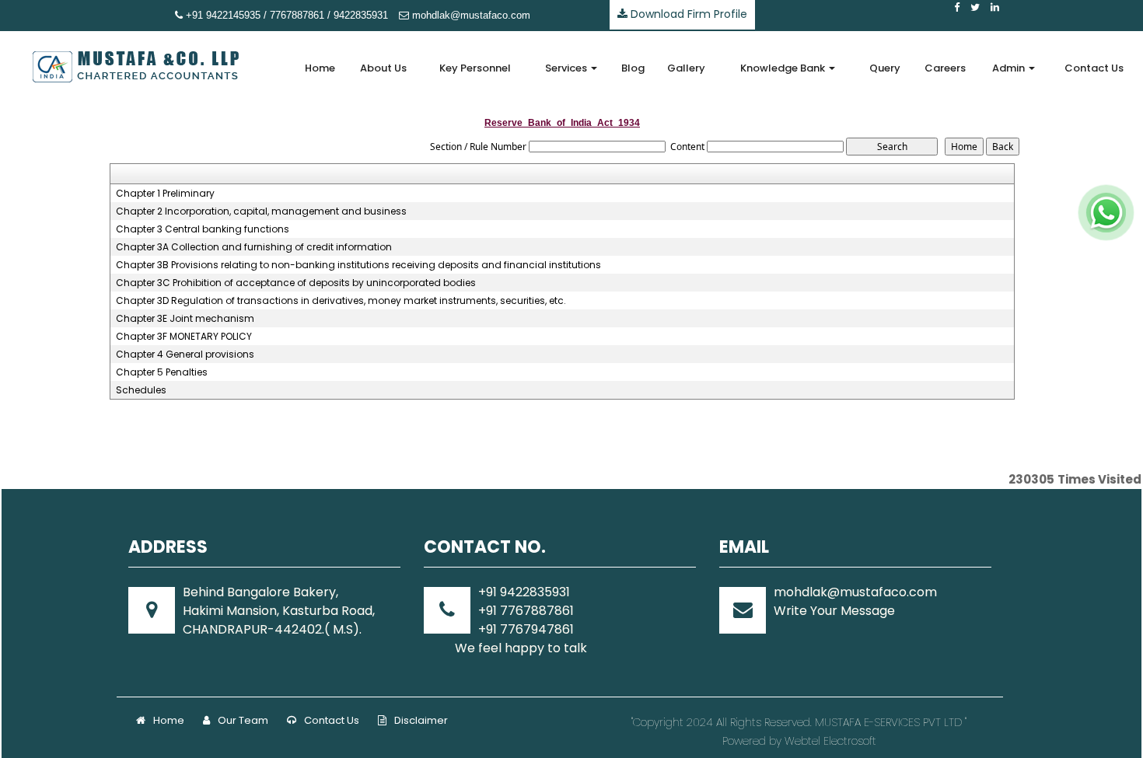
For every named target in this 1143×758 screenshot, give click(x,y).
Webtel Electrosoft (830, 741)
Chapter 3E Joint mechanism (185, 319)
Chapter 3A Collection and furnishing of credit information (254, 247)
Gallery (686, 68)
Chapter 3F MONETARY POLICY (184, 336)
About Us (383, 68)
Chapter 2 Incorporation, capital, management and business (261, 211)
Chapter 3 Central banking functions (202, 229)
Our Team (243, 720)
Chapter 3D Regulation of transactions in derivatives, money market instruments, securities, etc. (341, 301)
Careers (945, 68)
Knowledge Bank (783, 68)
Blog (633, 68)
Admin (1009, 68)
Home (320, 68)
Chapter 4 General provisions (185, 354)
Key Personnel (475, 68)
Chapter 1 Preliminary (165, 193)
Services (567, 68)
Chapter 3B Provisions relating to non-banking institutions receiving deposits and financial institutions (358, 265)
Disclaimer (421, 720)
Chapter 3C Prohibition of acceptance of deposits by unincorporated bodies (296, 283)
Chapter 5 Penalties (162, 372)
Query (884, 68)
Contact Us (1094, 68)
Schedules (141, 390)
